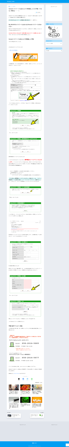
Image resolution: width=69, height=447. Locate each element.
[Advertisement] (54, 13)
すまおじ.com (10, 1)
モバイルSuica (13, 50)
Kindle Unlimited (16, 373)
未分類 (41, 382)
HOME (35, 443)
